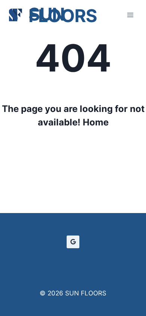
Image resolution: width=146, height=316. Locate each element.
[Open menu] (130, 15)
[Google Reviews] (73, 242)
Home (96, 122)
